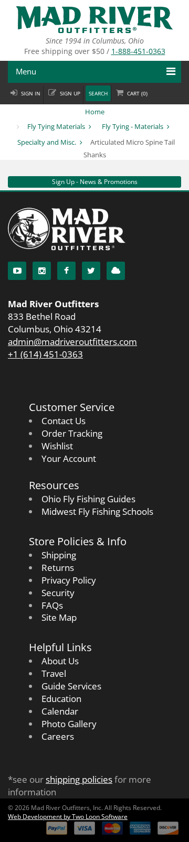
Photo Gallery (69, 724)
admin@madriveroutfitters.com (72, 342)
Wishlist (57, 446)
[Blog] (116, 271)
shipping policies (79, 779)
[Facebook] (66, 271)
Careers (57, 736)
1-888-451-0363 (138, 51)
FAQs (52, 605)
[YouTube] (17, 271)
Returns (57, 568)
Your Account (68, 458)
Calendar (59, 711)
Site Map (59, 617)
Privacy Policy (68, 580)
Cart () (137, 93)
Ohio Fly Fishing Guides (88, 499)
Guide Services (71, 686)
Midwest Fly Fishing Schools (97, 511)
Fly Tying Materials (56, 126)
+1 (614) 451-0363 (45, 354)
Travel (53, 673)
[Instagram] (42, 271)
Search (98, 93)
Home (94, 111)
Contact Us (63, 421)
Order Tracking (71, 433)
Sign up (70, 93)
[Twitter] (91, 271)
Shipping (58, 555)
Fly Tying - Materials (132, 126)
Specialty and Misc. (46, 142)
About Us (60, 661)
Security (58, 593)
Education (61, 699)
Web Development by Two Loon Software (68, 816)
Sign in (30, 93)
